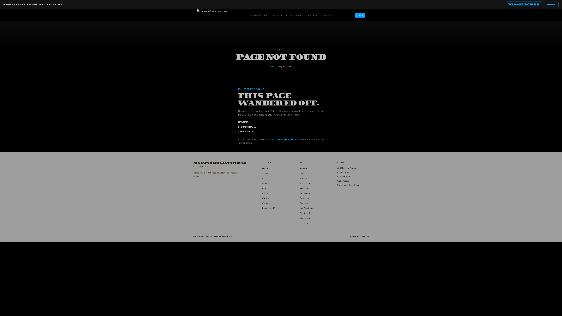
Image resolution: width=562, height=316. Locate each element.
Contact (328, 15)
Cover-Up (304, 198)
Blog (289, 15)
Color (302, 173)
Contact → (247, 131)
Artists (277, 15)
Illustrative (305, 193)
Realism (303, 168)
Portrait (303, 178)
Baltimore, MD (268, 208)
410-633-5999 (524, 4)
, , (33, 4)
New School (305, 188)
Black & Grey (305, 183)
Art (266, 15)
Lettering (304, 223)
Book (551, 5)
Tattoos (254, 15)
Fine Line (304, 203)
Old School (305, 213)
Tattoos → (247, 127)
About (300, 15)
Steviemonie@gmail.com (348, 185)
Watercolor (305, 218)
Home (272, 66)
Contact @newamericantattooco (283, 139)
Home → (244, 122)
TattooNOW (364, 236)
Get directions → (345, 181)
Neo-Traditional (307, 208)
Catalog (313, 15)
